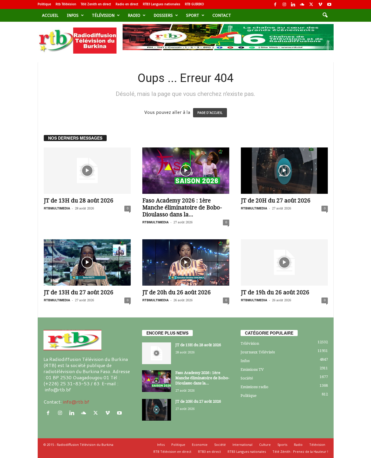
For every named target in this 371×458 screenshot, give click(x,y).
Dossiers (163, 15)
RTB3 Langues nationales (161, 4)
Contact (221, 15)
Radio (134, 15)
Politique (44, 4)
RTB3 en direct (209, 451)
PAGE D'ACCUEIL (210, 112)
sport (192, 15)
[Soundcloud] (302, 4)
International (242, 444)
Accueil (50, 15)
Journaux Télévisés (258, 352)
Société (247, 378)
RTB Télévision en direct (172, 451)
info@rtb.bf (76, 401)
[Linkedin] (293, 4)
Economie (200, 444)
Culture (265, 444)
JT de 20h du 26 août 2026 (176, 292)
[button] (325, 15)
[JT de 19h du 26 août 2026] (284, 262)
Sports (282, 444)
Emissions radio (254, 387)
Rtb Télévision (66, 4)
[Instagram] (284, 4)
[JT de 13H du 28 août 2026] (87, 170)
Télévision (103, 15)
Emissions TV (252, 369)
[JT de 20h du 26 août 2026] (185, 262)
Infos (73, 15)
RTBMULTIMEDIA (57, 208)
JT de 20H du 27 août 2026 (275, 200)
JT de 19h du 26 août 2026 (275, 292)
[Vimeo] (320, 4)
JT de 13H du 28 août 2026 (78, 200)
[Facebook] (275, 4)
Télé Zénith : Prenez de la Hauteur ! (300, 451)
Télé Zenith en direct (96, 4)
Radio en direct (127, 4)
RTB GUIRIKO (194, 4)
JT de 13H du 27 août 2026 (78, 292)
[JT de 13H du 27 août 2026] (87, 262)
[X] (311, 4)
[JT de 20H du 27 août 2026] (284, 170)
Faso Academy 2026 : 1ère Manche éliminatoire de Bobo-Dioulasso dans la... (182, 207)
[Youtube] (329, 4)
